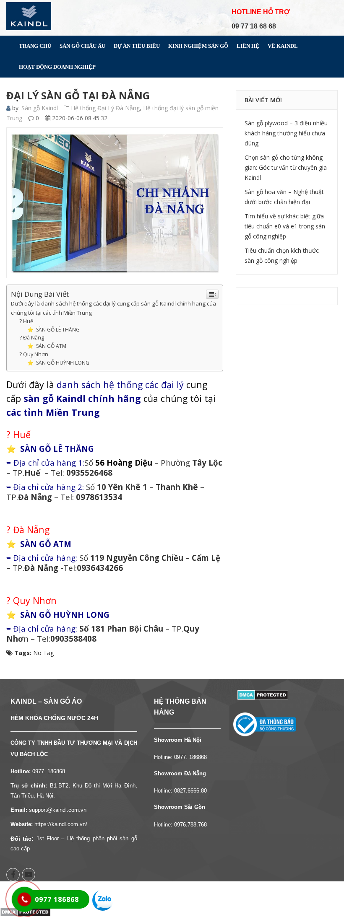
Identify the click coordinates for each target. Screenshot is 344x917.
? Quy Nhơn (33, 354)
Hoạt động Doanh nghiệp (57, 67)
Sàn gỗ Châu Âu (82, 46)
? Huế (26, 321)
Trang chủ (35, 46)
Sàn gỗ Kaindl (39, 108)
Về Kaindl (283, 46)
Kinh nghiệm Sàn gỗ (198, 46)
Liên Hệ (248, 46)
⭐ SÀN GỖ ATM (46, 346)
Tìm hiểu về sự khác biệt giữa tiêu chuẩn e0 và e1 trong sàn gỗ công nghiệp (285, 226)
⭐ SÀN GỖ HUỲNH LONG (58, 362)
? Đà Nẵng (31, 337)
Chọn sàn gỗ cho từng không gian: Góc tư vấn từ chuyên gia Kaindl (286, 167)
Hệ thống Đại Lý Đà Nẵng (105, 108)
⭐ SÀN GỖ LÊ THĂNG (53, 329)
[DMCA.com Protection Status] (262, 694)
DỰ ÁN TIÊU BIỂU (137, 46)
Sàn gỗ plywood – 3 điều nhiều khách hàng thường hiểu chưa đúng (286, 133)
